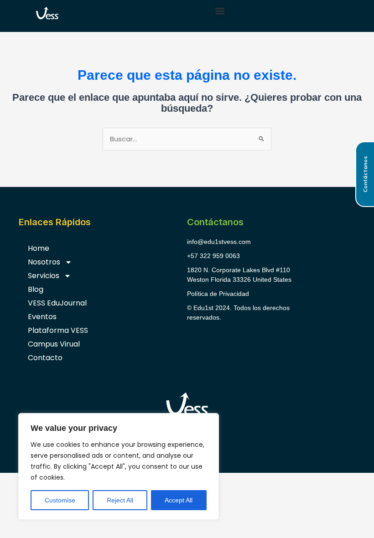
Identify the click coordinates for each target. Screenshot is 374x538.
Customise (60, 500)
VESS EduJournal (57, 303)
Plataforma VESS (58, 330)
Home (38, 248)
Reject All (120, 500)
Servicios (43, 275)
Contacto (45, 357)
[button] (219, 10)
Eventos (42, 316)
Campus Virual (54, 344)
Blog (35, 289)
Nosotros (44, 262)
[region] (118, 466)
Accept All (178, 500)
